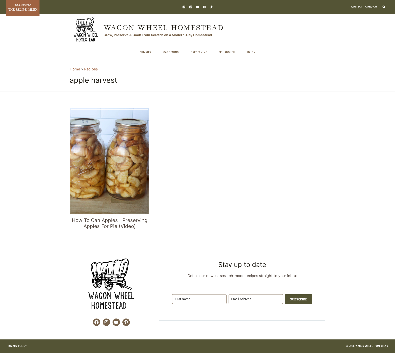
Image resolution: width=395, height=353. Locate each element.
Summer (145, 52)
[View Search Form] (384, 7)
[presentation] (109, 161)
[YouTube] (198, 7)
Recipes (91, 69)
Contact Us (371, 6)
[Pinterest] (204, 7)
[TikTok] (211, 7)
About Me (356, 6)
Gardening (171, 52)
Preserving (199, 52)
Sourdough (227, 52)
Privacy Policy (17, 346)
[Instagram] (191, 7)
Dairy (251, 52)
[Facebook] (184, 7)
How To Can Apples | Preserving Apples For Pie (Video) (110, 223)
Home (75, 69)
